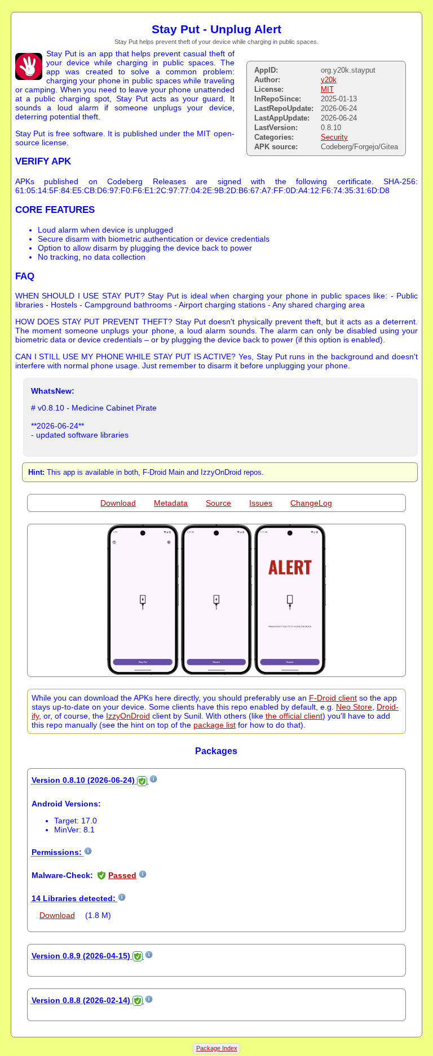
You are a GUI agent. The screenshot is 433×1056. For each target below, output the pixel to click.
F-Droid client (333, 697)
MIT (327, 89)
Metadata (171, 502)
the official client (294, 715)
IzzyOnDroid (128, 715)
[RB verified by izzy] (142, 780)
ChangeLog (311, 502)
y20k (329, 79)
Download (118, 502)
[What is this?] (153, 780)
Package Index (216, 1048)
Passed (122, 875)
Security (334, 137)
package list (214, 724)
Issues (260, 502)
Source (218, 502)
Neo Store (354, 706)
